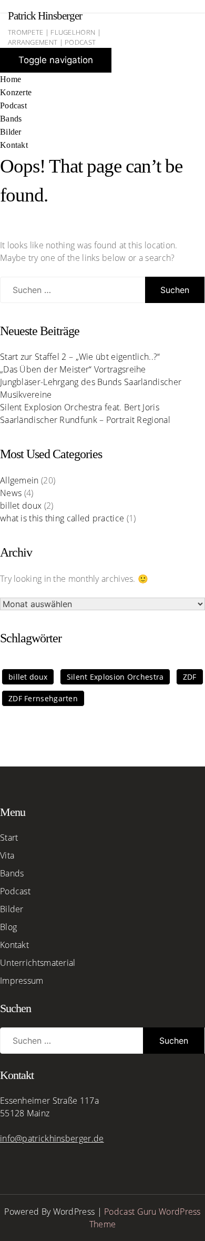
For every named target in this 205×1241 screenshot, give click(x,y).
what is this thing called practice (62, 518)
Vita (7, 855)
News (11, 493)
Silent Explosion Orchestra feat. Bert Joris (79, 407)
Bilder (11, 131)
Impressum (22, 980)
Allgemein (19, 480)
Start (9, 837)
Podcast (13, 105)
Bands (11, 118)
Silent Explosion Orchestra (115, 677)
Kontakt (14, 144)
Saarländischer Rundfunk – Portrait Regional (85, 420)
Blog (8, 927)
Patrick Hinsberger (45, 15)
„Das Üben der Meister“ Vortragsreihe (73, 369)
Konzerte (16, 92)
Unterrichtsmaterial (38, 962)
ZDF (190, 677)
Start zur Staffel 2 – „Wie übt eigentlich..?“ (80, 356)
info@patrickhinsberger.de (52, 1138)
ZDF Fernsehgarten (43, 698)
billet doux (21, 505)
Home (10, 79)
